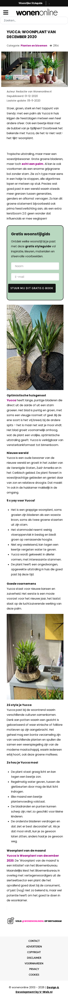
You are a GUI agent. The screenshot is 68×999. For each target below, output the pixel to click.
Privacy (34, 969)
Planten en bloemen (34, 45)
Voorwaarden (34, 963)
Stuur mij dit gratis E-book (32, 288)
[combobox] (34, 20)
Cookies (34, 974)
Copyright (34, 952)
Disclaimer (34, 957)
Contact (34, 940)
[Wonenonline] (34, 12)
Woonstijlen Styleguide (30, 3)
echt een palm (32, 164)
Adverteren (34, 946)
